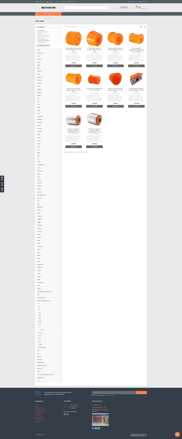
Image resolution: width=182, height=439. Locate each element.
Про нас (57, 1)
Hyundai (39, 131)
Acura (38, 50)
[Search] (107, 7)
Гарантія (63, 1)
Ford (38, 104)
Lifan (38, 177)
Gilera (38, 110)
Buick (38, 65)
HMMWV (39, 119)
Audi (38, 56)
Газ (39, 17)
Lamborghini (40, 164)
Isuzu (38, 140)
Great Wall (40, 116)
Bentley (39, 59)
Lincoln (39, 180)
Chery (38, 74)
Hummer (39, 128)
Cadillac (39, 71)
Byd (38, 68)
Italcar (38, 143)
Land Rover (40, 170)
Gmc (38, 113)
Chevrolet (39, 77)
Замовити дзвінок (124, 8)
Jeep (38, 155)
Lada (38, 161)
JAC (38, 149)
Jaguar (39, 152)
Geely (38, 107)
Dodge (39, 95)
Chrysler (39, 80)
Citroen (39, 83)
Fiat (38, 101)
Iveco (38, 146)
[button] (2, 189)
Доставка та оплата (72, 1)
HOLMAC (39, 122)
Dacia (38, 86)
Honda (39, 125)
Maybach (39, 186)
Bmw (38, 62)
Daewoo (39, 89)
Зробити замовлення (142, 8)
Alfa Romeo (40, 53)
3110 (44, 17)
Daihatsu (39, 92)
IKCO (38, 134)
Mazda (39, 189)
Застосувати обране (43, 45)
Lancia (39, 168)
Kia (38, 158)
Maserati (39, 183)
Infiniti (39, 137)
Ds (38, 98)
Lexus (38, 174)
